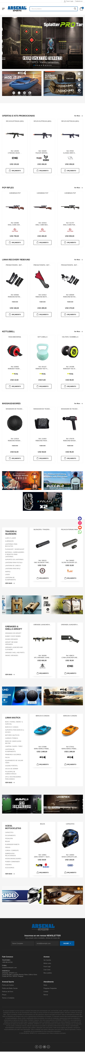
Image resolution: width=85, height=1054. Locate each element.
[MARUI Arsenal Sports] (42, 757)
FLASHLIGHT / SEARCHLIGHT (14, 549)
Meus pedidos (48, 973)
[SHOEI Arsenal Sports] (70, 865)
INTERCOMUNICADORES (13, 858)
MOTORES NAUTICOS (12, 735)
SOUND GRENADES (11, 639)
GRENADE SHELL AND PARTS (14, 652)
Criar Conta (47, 969)
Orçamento (16, 170)
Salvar (66, 943)
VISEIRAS (8, 864)
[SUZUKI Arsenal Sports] (46, 865)
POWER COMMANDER (12, 861)
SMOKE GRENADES (11, 655)
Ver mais (77, 116)
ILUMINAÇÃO (9, 541)
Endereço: (6, 971)
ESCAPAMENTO (10, 835)
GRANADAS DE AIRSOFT (13, 633)
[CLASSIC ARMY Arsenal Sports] (70, 157)
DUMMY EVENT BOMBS (13, 636)
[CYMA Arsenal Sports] (15, 158)
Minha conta (47, 963)
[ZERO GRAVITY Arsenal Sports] (39, 865)
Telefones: (6, 960)
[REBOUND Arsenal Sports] (15, 301)
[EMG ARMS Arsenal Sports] (46, 158)
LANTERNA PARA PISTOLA (13, 562)
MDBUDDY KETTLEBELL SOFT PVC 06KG (50, 368)
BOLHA (7, 841)
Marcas (46, 994)
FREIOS (7, 847)
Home (45, 985)
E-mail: (4, 965)
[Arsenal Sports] (17, 9)
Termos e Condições (8, 998)
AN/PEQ (7, 571)
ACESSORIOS (9, 867)
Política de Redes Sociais (10, 988)
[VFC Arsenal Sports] (42, 665)
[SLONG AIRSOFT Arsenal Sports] (70, 571)
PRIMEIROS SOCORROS (13, 754)
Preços (4, 994)
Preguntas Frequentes (50, 988)
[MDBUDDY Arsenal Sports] (15, 373)
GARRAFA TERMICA (11, 738)
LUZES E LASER (10, 538)
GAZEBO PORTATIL (11, 765)
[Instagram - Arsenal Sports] (80, 523)
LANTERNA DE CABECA (13, 565)
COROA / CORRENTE (12, 850)
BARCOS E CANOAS (11, 727)
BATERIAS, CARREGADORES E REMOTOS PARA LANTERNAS (14, 554)
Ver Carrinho (47, 960)
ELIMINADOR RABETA (12, 844)
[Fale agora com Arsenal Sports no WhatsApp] (80, 532)
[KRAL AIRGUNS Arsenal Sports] (15, 230)
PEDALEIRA (9, 838)
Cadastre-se (78, 1)
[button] (34, 65)
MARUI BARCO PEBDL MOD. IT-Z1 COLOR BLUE (50, 749)
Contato (46, 991)
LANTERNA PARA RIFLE (12, 568)
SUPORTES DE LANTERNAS (14, 559)
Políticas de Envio (7, 991)
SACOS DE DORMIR (11, 769)
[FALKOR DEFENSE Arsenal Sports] (39, 158)
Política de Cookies (8, 985)
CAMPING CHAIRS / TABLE (13, 746)
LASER (7, 574)
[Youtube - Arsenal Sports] (80, 527)
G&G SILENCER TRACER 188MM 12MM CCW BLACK (51, 562)
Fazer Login (69, 1)
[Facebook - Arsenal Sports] (80, 518)
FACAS (7, 757)
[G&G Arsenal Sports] (42, 571)
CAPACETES (9, 832)
